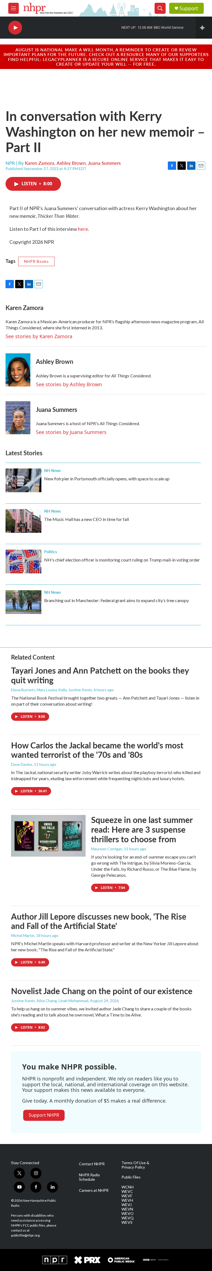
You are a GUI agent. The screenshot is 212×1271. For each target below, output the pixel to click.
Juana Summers (104, 163)
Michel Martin (23, 935)
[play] (15, 28)
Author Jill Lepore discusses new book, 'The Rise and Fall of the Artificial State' (98, 921)
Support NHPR (44, 1115)
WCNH (127, 1187)
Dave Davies (21, 764)
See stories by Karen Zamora (39, 336)
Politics (50, 551)
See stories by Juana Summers (71, 432)
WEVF (126, 1196)
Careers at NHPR (93, 1190)
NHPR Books (36, 261)
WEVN (127, 1209)
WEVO (127, 1213)
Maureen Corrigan (106, 848)
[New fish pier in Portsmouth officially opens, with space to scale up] (23, 480)
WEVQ (127, 1218)
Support (188, 8)
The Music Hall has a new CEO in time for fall (86, 519)
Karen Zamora (39, 163)
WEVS (126, 1222)
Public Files (131, 1177)
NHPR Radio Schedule (89, 1177)
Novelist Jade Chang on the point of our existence (101, 991)
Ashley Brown (71, 163)
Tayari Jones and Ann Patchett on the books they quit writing (100, 675)
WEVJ (126, 1205)
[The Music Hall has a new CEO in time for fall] (23, 521)
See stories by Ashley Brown (69, 384)
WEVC (127, 1191)
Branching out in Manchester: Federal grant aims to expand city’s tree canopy (116, 600)
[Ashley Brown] (18, 369)
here (83, 229)
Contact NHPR (92, 1164)
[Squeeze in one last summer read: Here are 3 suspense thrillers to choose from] (48, 835)
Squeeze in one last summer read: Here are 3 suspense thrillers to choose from (141, 829)
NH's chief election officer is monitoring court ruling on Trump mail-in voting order (122, 559)
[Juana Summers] (18, 417)
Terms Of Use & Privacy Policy (135, 1165)
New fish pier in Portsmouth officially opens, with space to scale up (106, 478)
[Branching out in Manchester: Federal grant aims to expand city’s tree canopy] (23, 602)
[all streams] (204, 28)
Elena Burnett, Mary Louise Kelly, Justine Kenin (51, 689)
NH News (52, 470)
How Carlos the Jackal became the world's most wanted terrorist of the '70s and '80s (97, 750)
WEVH (127, 1200)
